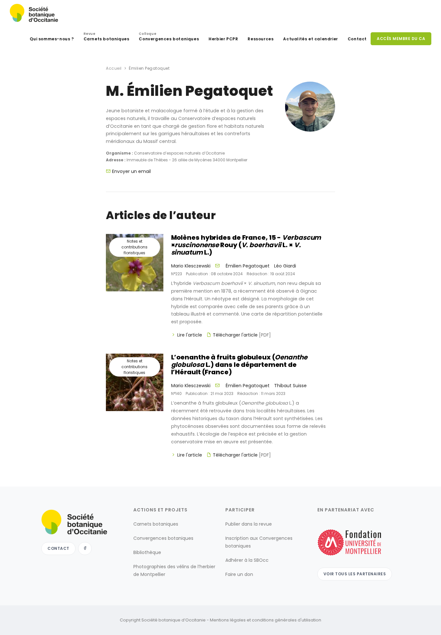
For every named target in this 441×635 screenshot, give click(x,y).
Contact (357, 39)
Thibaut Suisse (290, 385)
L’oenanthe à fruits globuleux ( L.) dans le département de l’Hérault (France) (239, 365)
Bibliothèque (147, 552)
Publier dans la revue (248, 524)
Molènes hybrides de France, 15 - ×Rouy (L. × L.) (246, 245)
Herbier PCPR (223, 39)
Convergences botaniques (169, 37)
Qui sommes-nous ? (52, 39)
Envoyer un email (131, 171)
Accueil (114, 68)
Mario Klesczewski (190, 266)
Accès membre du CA (401, 38)
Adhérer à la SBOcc (247, 560)
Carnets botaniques (106, 37)
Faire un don (239, 574)
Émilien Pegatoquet (248, 266)
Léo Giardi (285, 266)
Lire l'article (189, 335)
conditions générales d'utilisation (286, 620)
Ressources (260, 39)
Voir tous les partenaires (354, 574)
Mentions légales (228, 620)
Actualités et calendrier (310, 39)
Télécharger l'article (242, 335)
